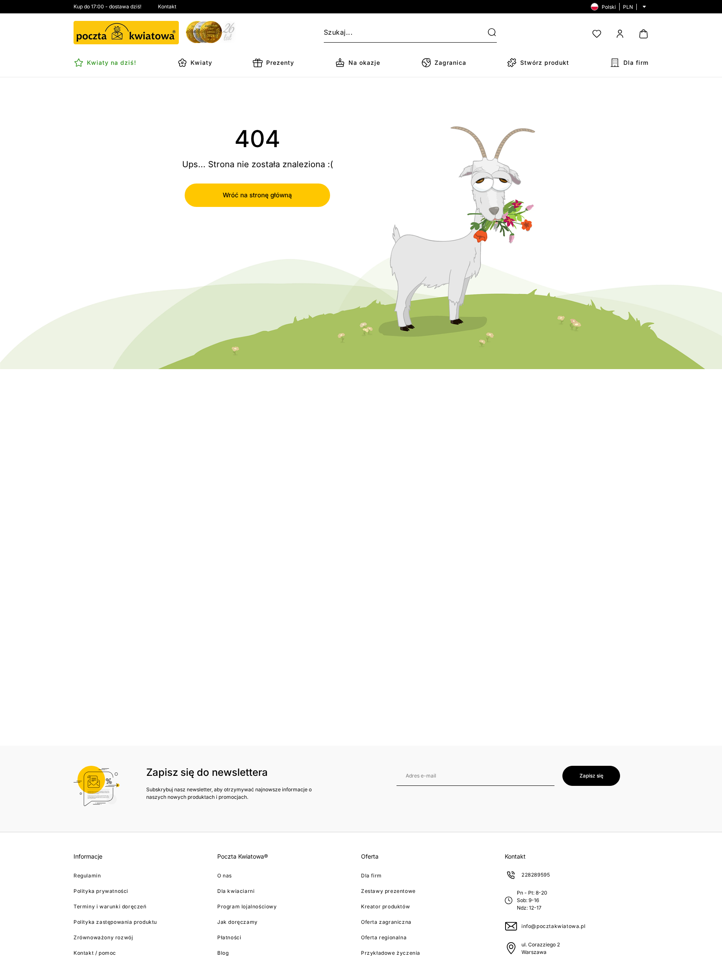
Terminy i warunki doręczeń (110, 906)
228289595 (535, 875)
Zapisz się (591, 775)
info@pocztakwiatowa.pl (553, 926)
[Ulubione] (596, 33)
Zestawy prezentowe (388, 891)
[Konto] (620, 33)
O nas (224, 875)
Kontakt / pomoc (95, 953)
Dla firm (371, 875)
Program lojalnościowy (247, 906)
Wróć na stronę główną (257, 195)
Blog (223, 953)
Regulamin (87, 875)
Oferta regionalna (384, 937)
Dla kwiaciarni (235, 891)
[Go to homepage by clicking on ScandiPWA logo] (126, 32)
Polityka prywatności (101, 891)
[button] (487, 33)
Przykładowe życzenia (390, 953)
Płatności (229, 937)
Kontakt (167, 6)
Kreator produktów (385, 906)
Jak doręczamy (237, 922)
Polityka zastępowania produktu (115, 922)
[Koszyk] (643, 33)
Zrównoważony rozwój (103, 937)
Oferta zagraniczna (386, 922)
